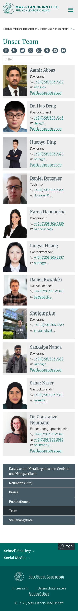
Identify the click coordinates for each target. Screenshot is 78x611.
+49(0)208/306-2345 (48, 190)
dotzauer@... (43, 195)
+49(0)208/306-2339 (48, 359)
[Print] (63, 50)
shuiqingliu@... (44, 330)
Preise (13, 492)
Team (13, 511)
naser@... (40, 400)
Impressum (20, 588)
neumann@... (43, 445)
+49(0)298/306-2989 (48, 439)
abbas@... (41, 87)
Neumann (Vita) (20, 483)
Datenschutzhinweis (52, 588)
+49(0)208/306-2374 (48, 154)
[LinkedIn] (14, 50)
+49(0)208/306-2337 (48, 82)
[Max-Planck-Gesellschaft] (21, 577)
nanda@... (41, 364)
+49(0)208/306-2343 (48, 118)
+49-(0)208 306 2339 (49, 224)
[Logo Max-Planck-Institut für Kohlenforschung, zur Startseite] (31, 8)
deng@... (40, 123)
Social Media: (16, 558)
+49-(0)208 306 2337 (49, 257)
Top (69, 547)
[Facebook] (6, 50)
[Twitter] (31, 50)
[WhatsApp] (39, 50)
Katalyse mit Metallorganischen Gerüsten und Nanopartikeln (39, 471)
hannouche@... (44, 229)
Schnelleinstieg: (18, 551)
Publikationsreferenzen (46, 93)
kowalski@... (43, 297)
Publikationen (19, 502)
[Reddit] (22, 50)
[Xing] (47, 50)
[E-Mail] (55, 50)
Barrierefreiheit (39, 594)
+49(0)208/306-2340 (48, 434)
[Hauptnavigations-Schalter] (71, 10)
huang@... (41, 263)
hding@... (40, 159)
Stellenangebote (21, 520)
